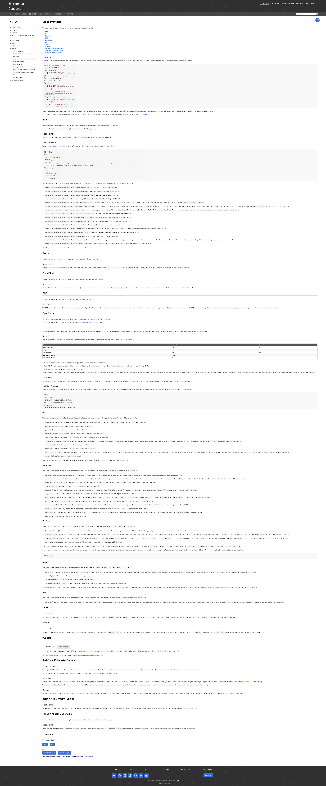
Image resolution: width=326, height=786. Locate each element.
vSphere (47, 46)
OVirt (46, 42)
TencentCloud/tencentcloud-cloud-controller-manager (96, 720)
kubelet (151, 111)
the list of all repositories (142, 114)
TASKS (41, 14)
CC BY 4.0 (177, 780)
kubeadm (45, 61)
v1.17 (313, 3)
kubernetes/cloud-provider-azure (89, 259)
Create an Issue (49, 753)
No (52, 744)
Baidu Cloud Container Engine (54, 50)
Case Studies (299, 3)
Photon (47, 44)
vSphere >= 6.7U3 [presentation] (50, 646)
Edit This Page (317, 20)
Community (290, 3)
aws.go (91, 248)
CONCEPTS (32, 14)
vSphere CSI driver (111, 651)
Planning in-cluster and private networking (249, 682)
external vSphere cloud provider (86, 651)
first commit (80, 756)
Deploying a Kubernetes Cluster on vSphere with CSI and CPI (148, 651)
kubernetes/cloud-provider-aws (89, 129)
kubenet (87, 598)
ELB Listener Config (144, 210)
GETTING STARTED (21, 14)
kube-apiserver (123, 111)
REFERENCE (58, 14)
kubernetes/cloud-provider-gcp (89, 299)
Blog (272, 3)
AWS (46, 32)
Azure (47, 34)
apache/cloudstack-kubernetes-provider (92, 279)
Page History (89, 756)
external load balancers (58, 146)
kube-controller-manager (136, 111)
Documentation (264, 3)
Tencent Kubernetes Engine (53, 52)
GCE (46, 38)
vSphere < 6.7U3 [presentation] (63, 646)
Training (277, 3)
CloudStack (48, 36)
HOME (10, 14)
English (306, 3)
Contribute (208, 775)
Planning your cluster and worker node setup (184, 670)
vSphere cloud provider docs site (93, 655)
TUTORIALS (48, 14)
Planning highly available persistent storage (232, 693)
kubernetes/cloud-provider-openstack (91, 322)
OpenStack (48, 40)
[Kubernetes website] (16, 3)
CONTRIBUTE (69, 14)
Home (116, 770)
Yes (45, 744)
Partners (283, 3)
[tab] (50, 647)
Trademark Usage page (205, 782)
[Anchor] (52, 57)
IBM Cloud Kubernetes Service (54, 48)
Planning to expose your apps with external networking (191, 685)
